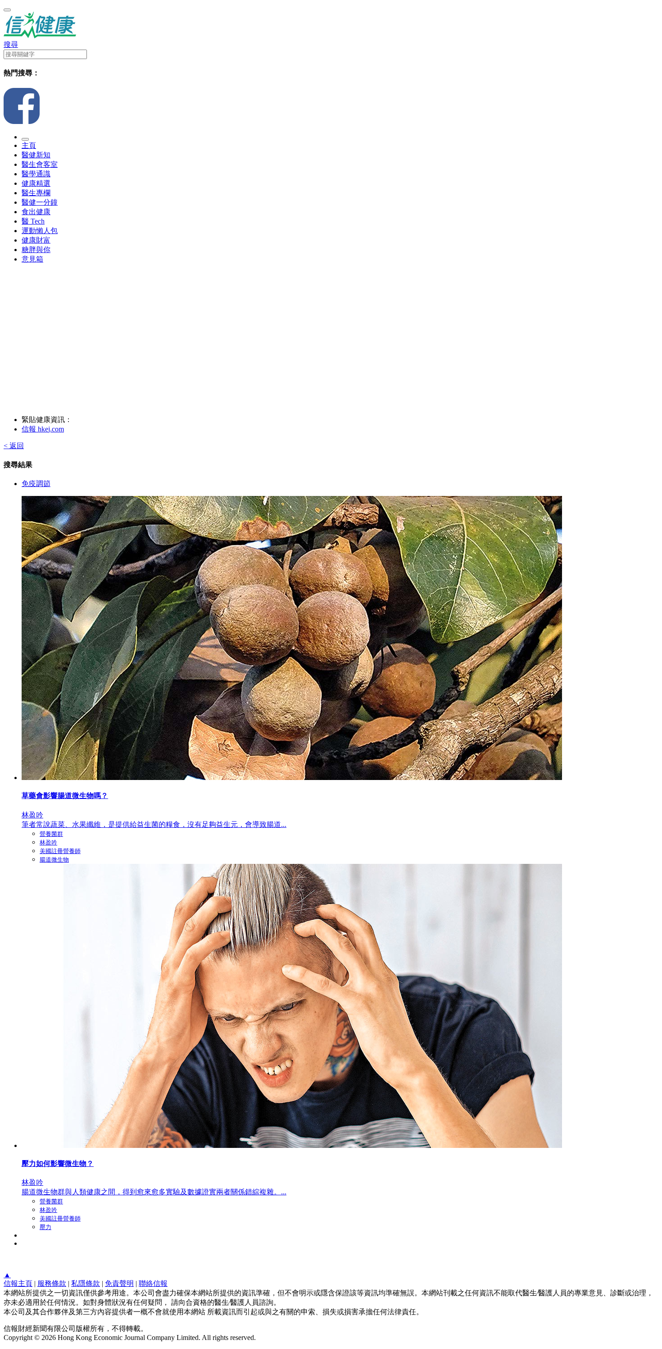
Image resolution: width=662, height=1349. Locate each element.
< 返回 (14, 446)
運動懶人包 (40, 230)
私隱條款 (85, 1283)
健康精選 (36, 183)
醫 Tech (33, 221)
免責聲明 (119, 1283)
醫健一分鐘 (40, 202)
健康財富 (36, 240)
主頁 (29, 145)
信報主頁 (18, 1283)
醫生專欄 (36, 193)
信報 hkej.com (43, 429)
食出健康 (36, 212)
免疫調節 (36, 483)
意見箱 (32, 259)
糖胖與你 (36, 249)
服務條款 (51, 1283)
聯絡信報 (153, 1283)
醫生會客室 (40, 164)
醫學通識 (36, 174)
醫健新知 (36, 155)
